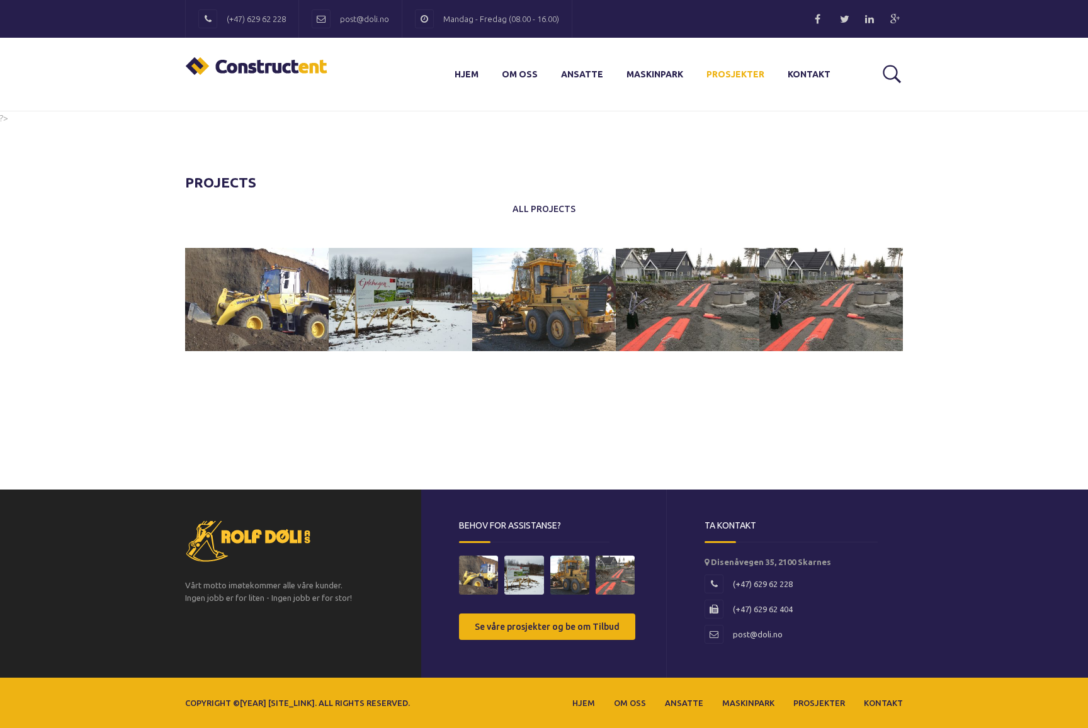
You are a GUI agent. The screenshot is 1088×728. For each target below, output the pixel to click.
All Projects (544, 209)
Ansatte (582, 74)
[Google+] (896, 19)
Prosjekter (735, 74)
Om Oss (520, 74)
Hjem (467, 74)
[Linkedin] (871, 19)
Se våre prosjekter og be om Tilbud (547, 627)
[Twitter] (846, 19)
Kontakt (809, 74)
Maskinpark (654, 74)
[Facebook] (821, 19)
